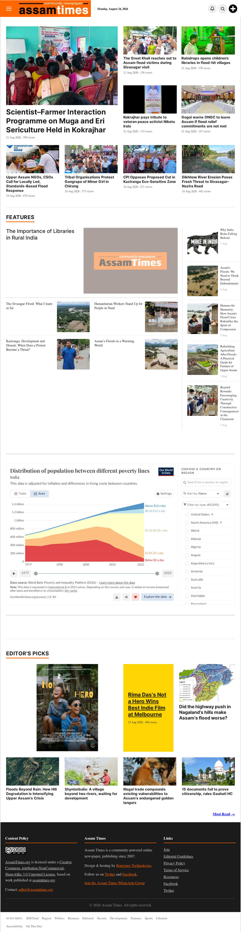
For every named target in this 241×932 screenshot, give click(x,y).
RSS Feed (32, 918)
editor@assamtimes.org (36, 889)
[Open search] (222, 8)
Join (167, 849)
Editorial (88, 918)
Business (73, 918)
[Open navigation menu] (9, 8)
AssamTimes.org (17, 861)
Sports (149, 918)
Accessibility (14, 926)
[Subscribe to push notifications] (212, 8)
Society (102, 918)
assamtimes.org (43, 879)
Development (118, 918)
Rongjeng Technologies (133, 865)
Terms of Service (176, 869)
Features (20, 217)
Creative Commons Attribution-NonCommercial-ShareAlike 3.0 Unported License (38, 867)
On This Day (34, 926)
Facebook (129, 874)
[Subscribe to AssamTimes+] (233, 8)
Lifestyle (161, 918)
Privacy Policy (174, 863)
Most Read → (224, 814)
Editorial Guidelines (178, 856)
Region (46, 918)
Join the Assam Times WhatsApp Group (114, 882)
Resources (171, 876)
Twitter (110, 874)
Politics (59, 918)
